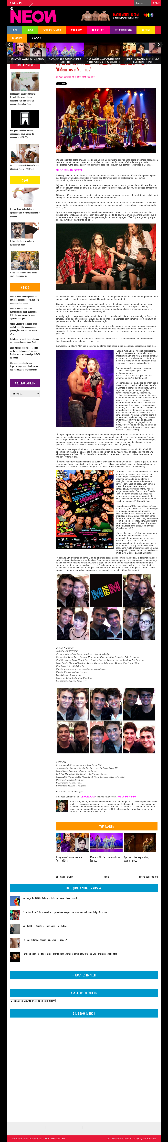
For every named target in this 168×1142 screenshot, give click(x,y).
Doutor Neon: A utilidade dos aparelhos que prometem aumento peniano (25, 212)
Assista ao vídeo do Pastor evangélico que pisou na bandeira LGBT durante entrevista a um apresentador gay (23, 313)
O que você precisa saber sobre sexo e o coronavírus (23, 274)
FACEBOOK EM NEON (52, 30)
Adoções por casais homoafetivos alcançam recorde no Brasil (24, 167)
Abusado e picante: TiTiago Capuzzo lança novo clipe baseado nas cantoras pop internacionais (24, 366)
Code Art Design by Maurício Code (140, 1138)
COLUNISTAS (76, 30)
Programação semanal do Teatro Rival (26, 58)
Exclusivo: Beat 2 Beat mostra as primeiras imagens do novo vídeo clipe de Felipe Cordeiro (65, 912)
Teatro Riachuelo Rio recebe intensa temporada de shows (142, 60)
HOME (14, 30)
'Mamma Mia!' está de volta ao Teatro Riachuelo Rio (65, 60)
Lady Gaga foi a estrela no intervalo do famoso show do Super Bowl (24, 340)
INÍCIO (106, 877)
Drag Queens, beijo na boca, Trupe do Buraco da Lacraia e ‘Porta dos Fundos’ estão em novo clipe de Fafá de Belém (25, 352)
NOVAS (30, 30)
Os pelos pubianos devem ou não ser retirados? (45, 940)
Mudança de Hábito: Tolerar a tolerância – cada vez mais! (50, 898)
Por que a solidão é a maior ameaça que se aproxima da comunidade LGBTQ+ (22, 134)
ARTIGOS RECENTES (64, 877)
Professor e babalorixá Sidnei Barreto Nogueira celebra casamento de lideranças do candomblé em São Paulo (22, 99)
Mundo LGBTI (98, 30)
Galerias (145, 30)
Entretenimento (123, 30)
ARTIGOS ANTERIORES (148, 877)
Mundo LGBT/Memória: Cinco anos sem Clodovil (45, 926)
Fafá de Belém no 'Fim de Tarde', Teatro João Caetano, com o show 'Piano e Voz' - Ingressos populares (70, 953)
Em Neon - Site (58, 1138)
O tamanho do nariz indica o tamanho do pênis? (22, 242)
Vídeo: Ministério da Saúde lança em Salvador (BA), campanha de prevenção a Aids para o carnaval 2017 (23, 328)
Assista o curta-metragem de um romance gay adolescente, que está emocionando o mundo (24, 300)
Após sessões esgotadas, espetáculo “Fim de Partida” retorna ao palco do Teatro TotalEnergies (103, 61)
